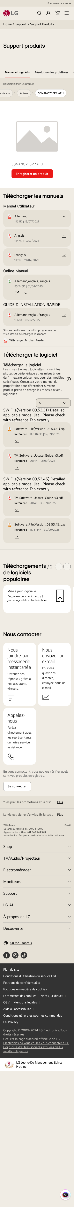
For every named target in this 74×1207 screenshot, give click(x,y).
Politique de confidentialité (21, 983)
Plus (60, 802)
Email (68, 825)
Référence (20, 434)
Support (21, 24)
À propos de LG (16, 916)
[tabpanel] (37, 349)
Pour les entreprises (57, 3)
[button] (39, 13)
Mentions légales (25, 1002)
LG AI (8, 904)
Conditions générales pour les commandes (32, 1015)
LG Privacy (10, 1022)
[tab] (17, 73)
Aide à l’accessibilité (17, 1009)
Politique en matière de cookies (25, 989)
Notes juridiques (51, 996)
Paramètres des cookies (19, 996)
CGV (6, 1002)
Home (7, 24)
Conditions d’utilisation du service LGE (30, 976)
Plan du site (11, 969)
